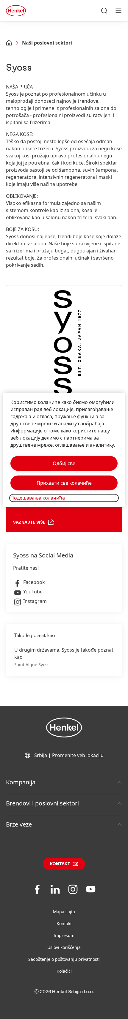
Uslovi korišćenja (64, 947)
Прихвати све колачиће (64, 483)
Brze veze (19, 824)
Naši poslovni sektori (47, 43)
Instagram (35, 601)
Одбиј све (64, 463)
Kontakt (60, 864)
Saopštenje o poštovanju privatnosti (64, 959)
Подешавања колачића (37, 498)
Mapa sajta (64, 911)
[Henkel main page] (16, 11)
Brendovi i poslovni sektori (42, 803)
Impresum (64, 935)
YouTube (33, 591)
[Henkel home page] (9, 43)
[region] (64, 450)
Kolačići (64, 971)
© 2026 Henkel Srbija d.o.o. (64, 991)
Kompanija (20, 782)
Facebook (34, 582)
